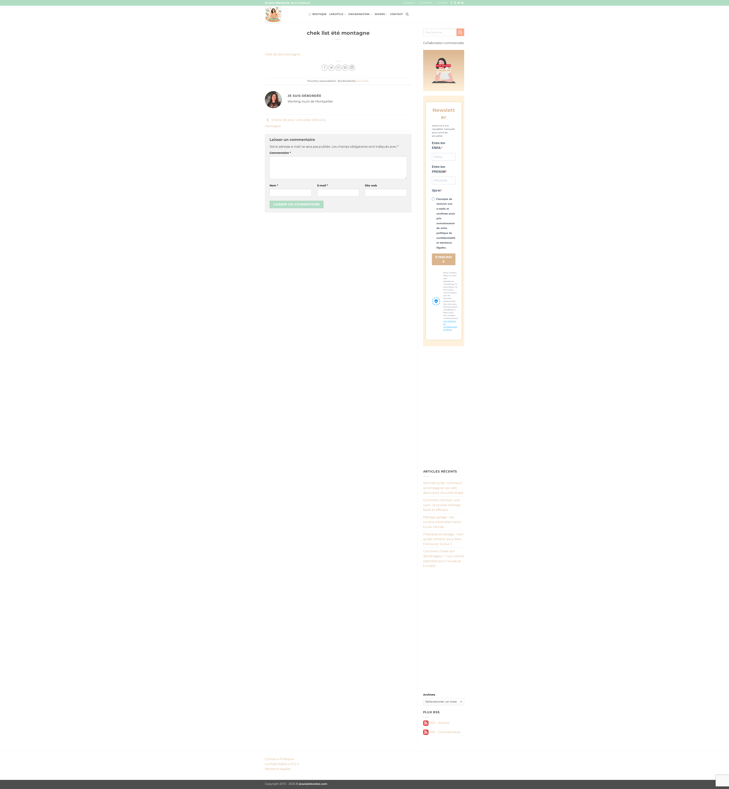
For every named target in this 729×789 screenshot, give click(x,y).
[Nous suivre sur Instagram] (455, 3)
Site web (371, 185)
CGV (293, 764)
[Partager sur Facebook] (324, 68)
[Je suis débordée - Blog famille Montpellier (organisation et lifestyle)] (284, 14)
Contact (396, 14)
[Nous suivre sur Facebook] (451, 3)
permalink (362, 81)
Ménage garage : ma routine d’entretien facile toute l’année (442, 522)
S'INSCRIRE (443, 259)
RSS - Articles (438, 723)
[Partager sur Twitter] (331, 68)
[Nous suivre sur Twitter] (459, 3)
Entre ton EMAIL (438, 145)
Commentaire (280, 153)
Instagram (409, 2)
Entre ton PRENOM (438, 169)
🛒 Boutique (317, 14)
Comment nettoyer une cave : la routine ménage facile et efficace (442, 505)
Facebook (426, 2)
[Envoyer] (460, 32)
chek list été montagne (282, 54)
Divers (380, 14)
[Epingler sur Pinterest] (345, 68)
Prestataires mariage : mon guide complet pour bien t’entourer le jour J (443, 539)
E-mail (322, 185)
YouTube (441, 2)
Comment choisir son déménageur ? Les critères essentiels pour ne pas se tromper (443, 558)
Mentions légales (277, 769)
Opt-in (436, 190)
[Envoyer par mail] (338, 68)
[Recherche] (407, 14)
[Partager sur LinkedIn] (352, 68)
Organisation (358, 14)
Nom (274, 185)
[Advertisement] (443, 408)
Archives (429, 694)
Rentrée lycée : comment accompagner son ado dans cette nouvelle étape (443, 488)
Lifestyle (336, 14)
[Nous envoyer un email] (462, 3)
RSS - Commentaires (444, 732)
